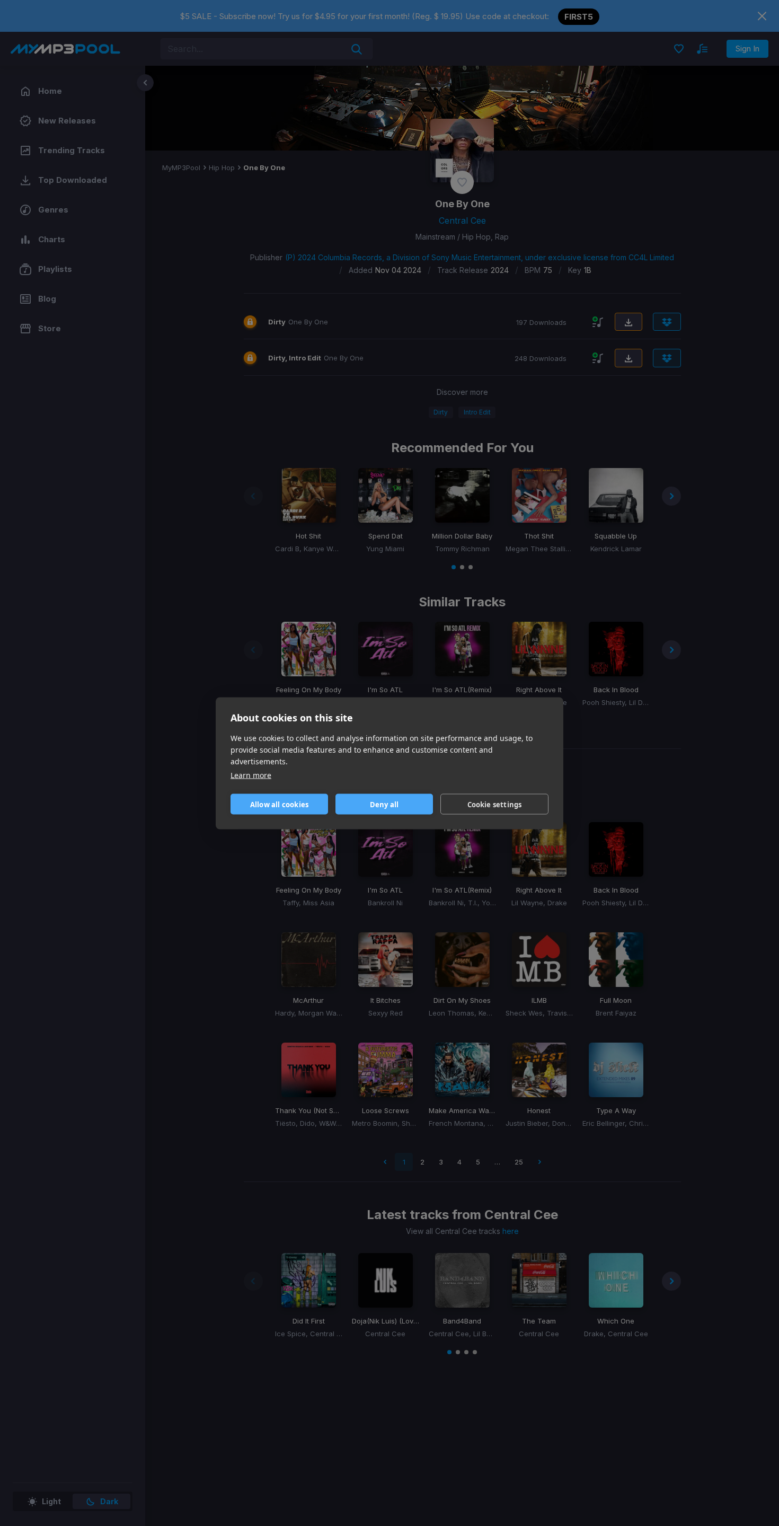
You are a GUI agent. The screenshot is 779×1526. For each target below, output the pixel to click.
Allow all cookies (279, 804)
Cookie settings (494, 804)
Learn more (251, 775)
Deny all (384, 804)
